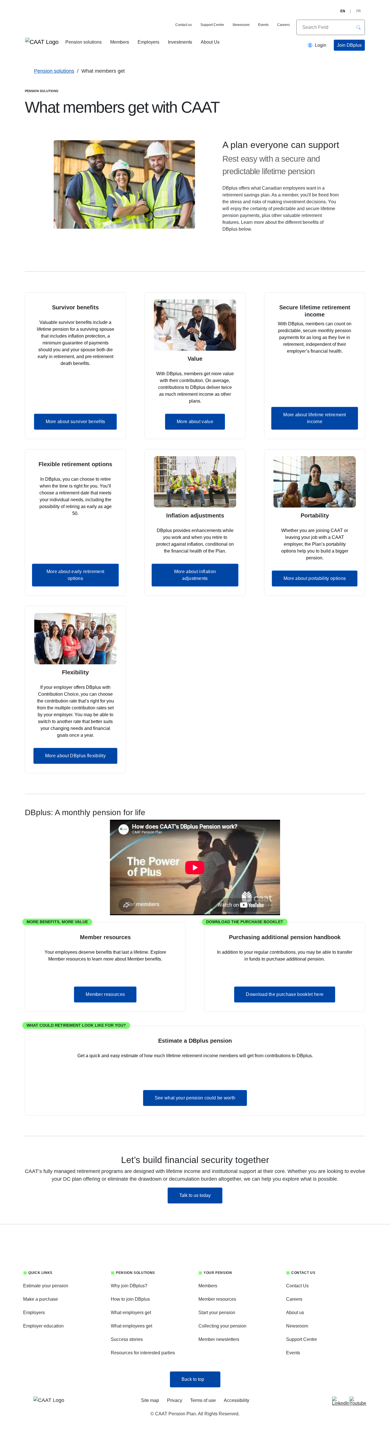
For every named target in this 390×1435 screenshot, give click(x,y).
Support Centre (212, 25)
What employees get (131, 1326)
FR (358, 11)
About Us (210, 42)
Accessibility (236, 1400)
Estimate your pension (45, 1285)
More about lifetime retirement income (314, 418)
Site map (150, 1400)
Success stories (127, 1339)
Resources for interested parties (143, 1352)
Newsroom (241, 25)
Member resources (105, 994)
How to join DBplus (130, 1299)
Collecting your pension (222, 1326)
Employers (148, 42)
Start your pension (216, 1312)
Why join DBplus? (129, 1285)
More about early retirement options (75, 575)
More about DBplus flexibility (75, 755)
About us (295, 1312)
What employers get (131, 1312)
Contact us (183, 25)
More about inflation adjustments (195, 575)
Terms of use (203, 1400)
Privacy (174, 1400)
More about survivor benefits (75, 421)
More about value (195, 421)
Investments (180, 42)
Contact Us (297, 1285)
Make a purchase (40, 1299)
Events (263, 25)
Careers (283, 25)
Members (119, 42)
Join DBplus (349, 45)
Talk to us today (200, 1195)
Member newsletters (218, 1339)
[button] (358, 27)
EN (342, 11)
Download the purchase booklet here (284, 994)
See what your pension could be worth (195, 1097)
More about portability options (315, 578)
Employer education (43, 1326)
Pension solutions (83, 42)
